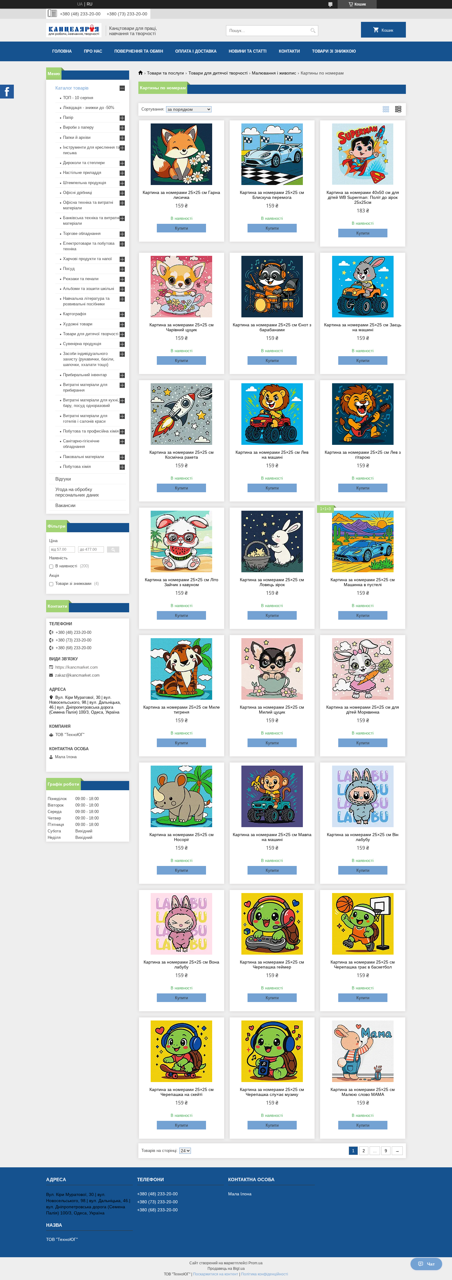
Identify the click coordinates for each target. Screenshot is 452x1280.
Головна (62, 51)
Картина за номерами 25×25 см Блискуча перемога (272, 195)
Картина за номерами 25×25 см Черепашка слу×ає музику (272, 1092)
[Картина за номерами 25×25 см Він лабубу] (362, 796)
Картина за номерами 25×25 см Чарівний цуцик (181, 327)
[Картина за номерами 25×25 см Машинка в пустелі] (362, 541)
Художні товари (77, 324)
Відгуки (63, 478)
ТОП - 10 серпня (78, 97)
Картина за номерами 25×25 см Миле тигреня (181, 709)
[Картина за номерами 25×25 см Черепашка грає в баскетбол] (362, 924)
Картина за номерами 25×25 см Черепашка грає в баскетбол (363, 964)
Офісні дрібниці (77, 192)
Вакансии (65, 505)
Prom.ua (255, 1263)
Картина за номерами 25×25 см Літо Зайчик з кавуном (181, 582)
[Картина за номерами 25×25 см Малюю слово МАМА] (362, 1051)
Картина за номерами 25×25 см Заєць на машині (362, 327)
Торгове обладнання (82, 233)
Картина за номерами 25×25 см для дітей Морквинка (362, 709)
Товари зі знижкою (334, 51)
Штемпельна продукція (84, 182)
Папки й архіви (76, 137)
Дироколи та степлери (84, 162)
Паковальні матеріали (83, 456)
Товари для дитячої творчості (218, 72)
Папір (68, 117)
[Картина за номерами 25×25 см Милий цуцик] (272, 669)
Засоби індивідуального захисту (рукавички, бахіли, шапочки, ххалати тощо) (88, 359)
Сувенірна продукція (82, 343)
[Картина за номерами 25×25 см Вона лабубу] (181, 924)
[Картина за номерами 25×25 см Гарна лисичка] (181, 154)
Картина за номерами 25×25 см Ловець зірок (272, 582)
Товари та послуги (165, 72)
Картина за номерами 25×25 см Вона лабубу (181, 964)
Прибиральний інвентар (85, 374)
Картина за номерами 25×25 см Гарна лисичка (181, 195)
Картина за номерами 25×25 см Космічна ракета (181, 455)
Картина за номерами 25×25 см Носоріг (181, 837)
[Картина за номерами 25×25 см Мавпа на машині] (272, 796)
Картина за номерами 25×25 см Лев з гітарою (363, 455)
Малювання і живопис (274, 72)
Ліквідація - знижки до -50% (88, 107)
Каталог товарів (72, 88)
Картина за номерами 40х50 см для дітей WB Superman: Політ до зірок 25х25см (363, 197)
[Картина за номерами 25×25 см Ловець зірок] (272, 541)
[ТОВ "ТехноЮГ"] (73, 30)
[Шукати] (312, 30)
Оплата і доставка (195, 51)
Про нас (93, 51)
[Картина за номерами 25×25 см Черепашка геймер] (272, 924)
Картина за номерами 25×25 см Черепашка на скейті (181, 1092)
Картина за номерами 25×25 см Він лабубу (362, 837)
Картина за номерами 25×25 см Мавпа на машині (272, 837)
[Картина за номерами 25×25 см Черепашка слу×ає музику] (272, 1051)
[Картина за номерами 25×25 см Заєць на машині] (362, 286)
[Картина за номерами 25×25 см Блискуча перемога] (272, 154)
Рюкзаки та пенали (80, 278)
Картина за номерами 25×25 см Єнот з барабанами (272, 327)
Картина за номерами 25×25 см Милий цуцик (272, 709)
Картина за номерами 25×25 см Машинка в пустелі (363, 582)
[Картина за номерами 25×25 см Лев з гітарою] (362, 414)
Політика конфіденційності (264, 1274)
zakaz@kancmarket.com (77, 675)
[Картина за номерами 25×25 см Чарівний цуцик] (181, 286)
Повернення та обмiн (138, 51)
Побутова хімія (77, 466)
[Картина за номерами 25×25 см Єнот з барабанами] (272, 286)
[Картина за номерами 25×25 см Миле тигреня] (181, 669)
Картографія (74, 314)
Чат (431, 1264)
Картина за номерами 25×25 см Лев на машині (272, 455)
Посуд (69, 268)
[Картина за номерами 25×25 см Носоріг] (181, 796)
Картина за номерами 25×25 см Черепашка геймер (272, 964)
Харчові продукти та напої (87, 258)
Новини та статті (248, 51)
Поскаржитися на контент (215, 1274)
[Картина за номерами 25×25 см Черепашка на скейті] (181, 1051)
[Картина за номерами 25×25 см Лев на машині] (272, 414)
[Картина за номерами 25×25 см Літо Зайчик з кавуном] (181, 541)
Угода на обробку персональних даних (77, 492)
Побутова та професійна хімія (91, 431)
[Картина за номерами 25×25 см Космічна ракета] (181, 414)
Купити (181, 228)
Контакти (289, 51)
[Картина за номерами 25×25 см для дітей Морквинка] (362, 669)
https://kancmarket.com (76, 667)
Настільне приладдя (82, 172)
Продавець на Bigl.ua (226, 1268)
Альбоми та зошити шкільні (88, 288)
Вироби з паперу (78, 127)
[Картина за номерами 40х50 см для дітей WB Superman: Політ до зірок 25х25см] (362, 154)
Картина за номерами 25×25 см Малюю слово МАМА (363, 1092)
